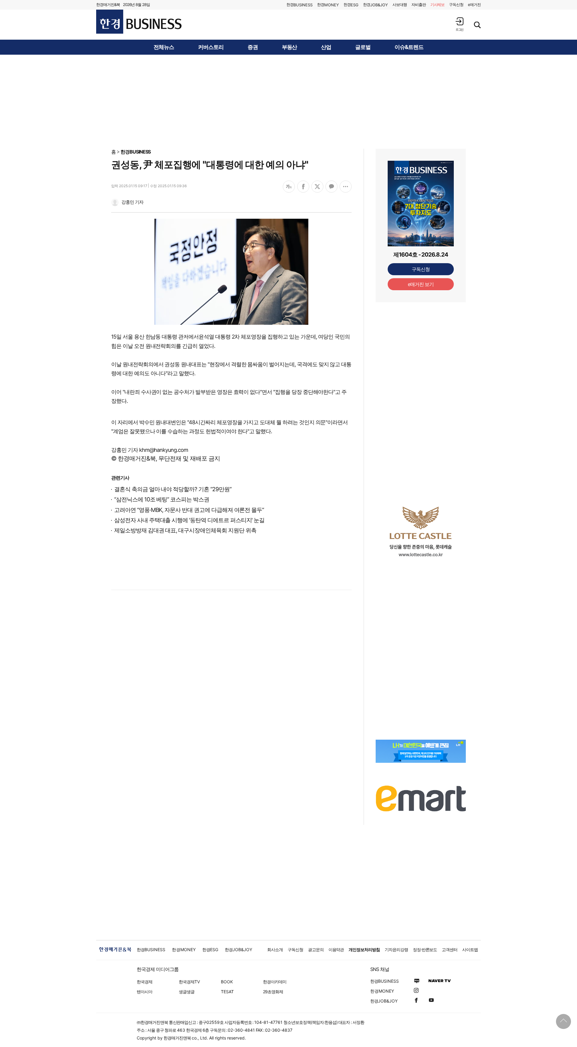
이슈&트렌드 (409, 47)
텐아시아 (144, 991)
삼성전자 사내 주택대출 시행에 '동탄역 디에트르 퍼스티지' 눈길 (189, 520)
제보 (437, 4)
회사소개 (275, 949)
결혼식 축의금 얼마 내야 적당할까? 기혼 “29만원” (172, 489)
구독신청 (456, 4)
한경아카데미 (274, 981)
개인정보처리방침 (364, 949)
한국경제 (144, 981)
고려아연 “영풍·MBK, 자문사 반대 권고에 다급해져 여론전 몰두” (189, 510)
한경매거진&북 (108, 4)
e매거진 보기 (421, 284)
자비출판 (418, 4)
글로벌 (363, 47)
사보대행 (399, 4)
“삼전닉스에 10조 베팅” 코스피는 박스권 (161, 499)
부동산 (289, 47)
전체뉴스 (164, 47)
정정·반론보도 (425, 949)
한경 (299, 4)
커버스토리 (211, 47)
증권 (253, 47)
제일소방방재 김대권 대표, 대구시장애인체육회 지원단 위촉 (185, 530)
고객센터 (449, 949)
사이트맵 (470, 949)
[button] (459, 24)
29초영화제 (273, 991)
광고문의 (316, 949)
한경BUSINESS (136, 152)
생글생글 (186, 991)
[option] (421, 531)
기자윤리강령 (396, 949)
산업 (326, 47)
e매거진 (474, 4)
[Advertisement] (288, 101)
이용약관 (336, 949)
